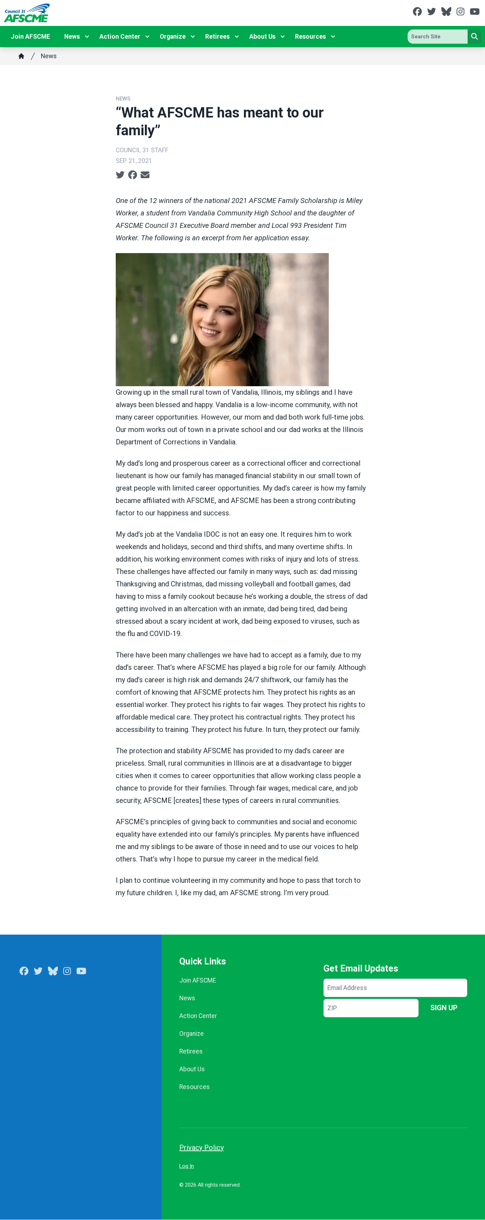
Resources (310, 36)
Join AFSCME (30, 36)
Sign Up (444, 1007)
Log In (186, 1166)
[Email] (145, 175)
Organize (173, 36)
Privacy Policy (201, 1147)
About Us (262, 36)
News (72, 36)
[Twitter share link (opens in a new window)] (120, 175)
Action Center (119, 36)
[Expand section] (87, 36)
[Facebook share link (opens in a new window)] (132, 175)
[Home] (21, 56)
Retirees (217, 36)
